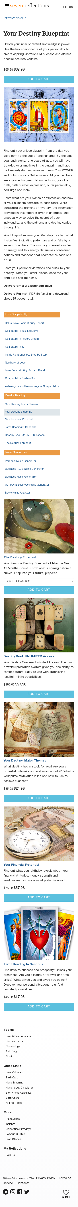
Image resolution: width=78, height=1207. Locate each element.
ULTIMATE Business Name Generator (27, 485)
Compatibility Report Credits (22, 339)
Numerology (13, 1046)
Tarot (9, 1056)
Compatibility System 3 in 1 (21, 378)
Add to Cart (39, 79)
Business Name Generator (21, 477)
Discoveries (13, 1119)
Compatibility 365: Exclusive (21, 331)
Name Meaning (14, 1083)
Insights (10, 1124)
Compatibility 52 (14, 347)
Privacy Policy (45, 1178)
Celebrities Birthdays (18, 1129)
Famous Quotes (15, 1134)
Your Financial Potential (19, 419)
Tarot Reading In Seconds (20, 427)
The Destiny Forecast (18, 443)
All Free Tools (14, 1103)
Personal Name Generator (20, 461)
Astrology (11, 1051)
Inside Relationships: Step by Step (26, 355)
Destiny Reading (15, 18)
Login (68, 7)
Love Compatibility (16, 314)
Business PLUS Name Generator (24, 469)
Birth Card (12, 1078)
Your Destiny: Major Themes (21, 404)
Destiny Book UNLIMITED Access (25, 435)
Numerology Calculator (19, 1088)
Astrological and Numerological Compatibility (32, 386)
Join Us (10, 1155)
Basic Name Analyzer (17, 493)
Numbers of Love (15, 363)
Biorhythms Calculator (19, 1093)
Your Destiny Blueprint (18, 412)
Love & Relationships (18, 1036)
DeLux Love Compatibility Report (24, 323)
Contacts (23, 1183)
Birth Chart (12, 1098)
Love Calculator (15, 1073)
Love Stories (13, 1139)
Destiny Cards (14, 1041)
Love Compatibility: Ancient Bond (25, 370)
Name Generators (16, 452)
